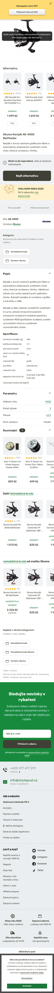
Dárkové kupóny (11, 897)
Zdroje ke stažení (11, 903)
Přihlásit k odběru (27, 744)
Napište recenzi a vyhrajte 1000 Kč (11, 857)
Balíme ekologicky (14, 826)
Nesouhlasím (27, 978)
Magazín (7, 864)
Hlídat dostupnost (39, 207)
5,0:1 (48, 415)
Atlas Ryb (7, 870)
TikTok (39, 870)
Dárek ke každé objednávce (16, 831)
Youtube (39, 850)
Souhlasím (27, 986)
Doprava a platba (11, 814)
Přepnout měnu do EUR (27, 12)
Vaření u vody (9, 885)
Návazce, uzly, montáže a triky (10, 878)
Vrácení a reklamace (13, 820)
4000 (48, 401)
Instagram (39, 857)
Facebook (39, 864)
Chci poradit (14, 207)
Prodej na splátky (11, 837)
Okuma (17, 224)
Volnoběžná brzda (21, 493)
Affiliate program (11, 891)
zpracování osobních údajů (32, 973)
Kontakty (7, 808)
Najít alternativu (27, 175)
